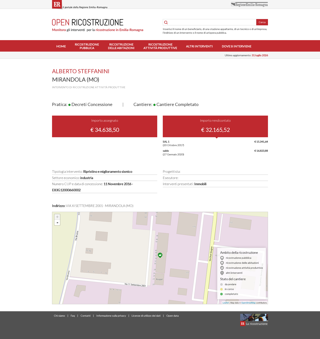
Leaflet (226, 302)
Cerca (262, 22)
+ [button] (57, 217)
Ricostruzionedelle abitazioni (121, 46)
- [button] (57, 222)
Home (61, 46)
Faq (73, 315)
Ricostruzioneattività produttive (160, 46)
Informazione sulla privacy (111, 315)
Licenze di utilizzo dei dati (146, 315)
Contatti (86, 315)
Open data (172, 315)
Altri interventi (199, 46)
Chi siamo (59, 315)
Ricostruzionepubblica (87, 46)
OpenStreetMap (248, 302)
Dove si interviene (236, 46)
